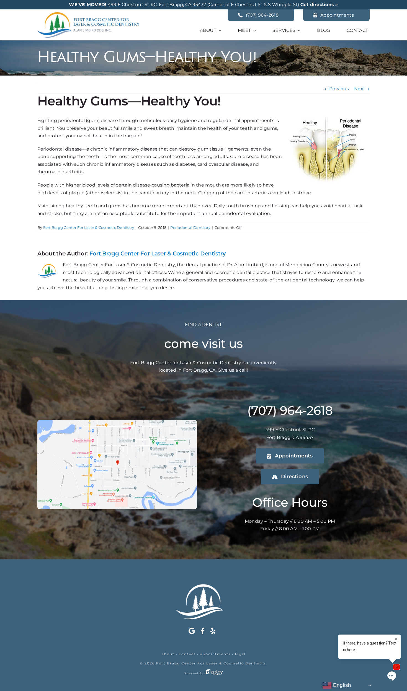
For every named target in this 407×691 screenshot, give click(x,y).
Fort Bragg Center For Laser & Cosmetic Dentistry (88, 227)
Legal (240, 654)
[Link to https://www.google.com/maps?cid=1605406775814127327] (192, 631)
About (168, 654)
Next (359, 88)
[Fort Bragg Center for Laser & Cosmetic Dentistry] (88, 14)
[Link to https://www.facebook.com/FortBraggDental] (202, 631)
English (341, 685)
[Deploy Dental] (214, 673)
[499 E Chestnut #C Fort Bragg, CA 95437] (117, 422)
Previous (339, 88)
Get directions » (319, 4)
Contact (187, 654)
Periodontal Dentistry (190, 227)
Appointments (215, 654)
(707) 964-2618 (290, 410)
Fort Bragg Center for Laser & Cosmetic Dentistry (211, 663)
